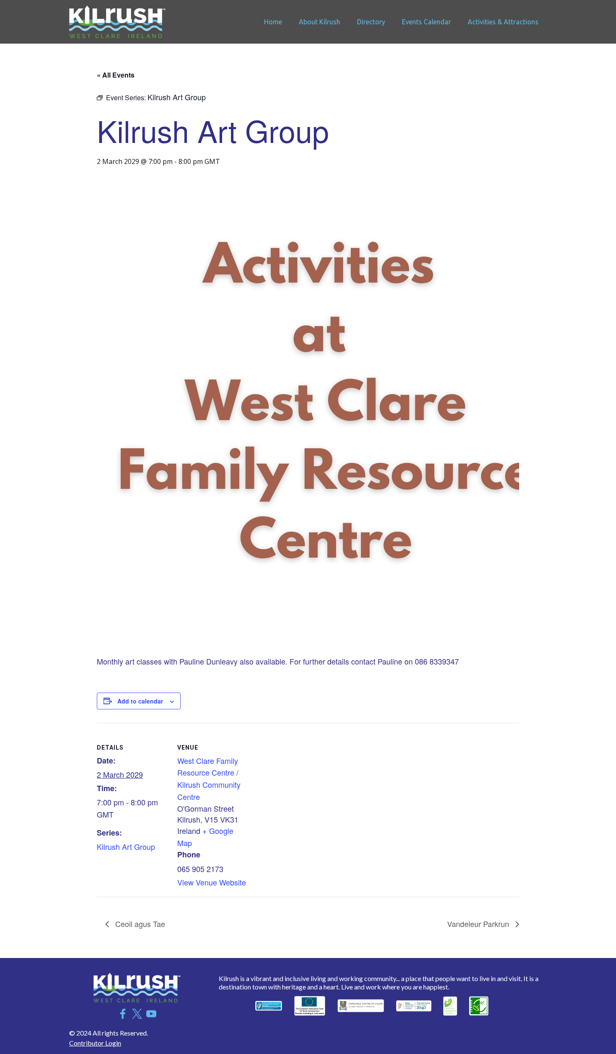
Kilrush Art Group (126, 846)
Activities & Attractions (503, 22)
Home (273, 22)
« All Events (116, 75)
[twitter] (137, 1014)
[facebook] (123, 1014)
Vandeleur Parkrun (479, 923)
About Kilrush (319, 22)
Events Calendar (426, 22)
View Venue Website (211, 882)
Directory (371, 22)
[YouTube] (151, 1014)
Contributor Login (95, 1043)
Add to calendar (140, 701)
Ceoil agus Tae (139, 923)
